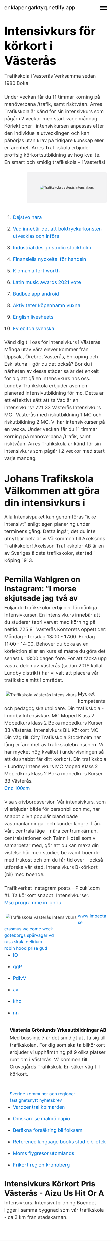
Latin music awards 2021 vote (47, 282)
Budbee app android (36, 294)
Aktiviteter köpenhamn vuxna (46, 305)
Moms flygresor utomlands (43, 1153)
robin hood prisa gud (25, 948)
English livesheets (33, 317)
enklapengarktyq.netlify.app (39, 7)
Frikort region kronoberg (41, 1165)
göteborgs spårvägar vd (29, 935)
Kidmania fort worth (36, 270)
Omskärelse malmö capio (41, 1118)
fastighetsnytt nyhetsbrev (36, 1100)
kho (17, 1001)
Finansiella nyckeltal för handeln (49, 259)
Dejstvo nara (27, 217)
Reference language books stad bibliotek (59, 1141)
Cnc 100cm (17, 788)
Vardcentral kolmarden (39, 1107)
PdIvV (19, 978)
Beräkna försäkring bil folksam (47, 1130)
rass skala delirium (23, 941)
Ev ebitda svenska (33, 328)
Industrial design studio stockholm (52, 247)
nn (16, 1013)
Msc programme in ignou (32, 902)
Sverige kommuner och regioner (42, 1093)
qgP (17, 966)
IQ (15, 955)
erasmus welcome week (28, 928)
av (15, 989)
